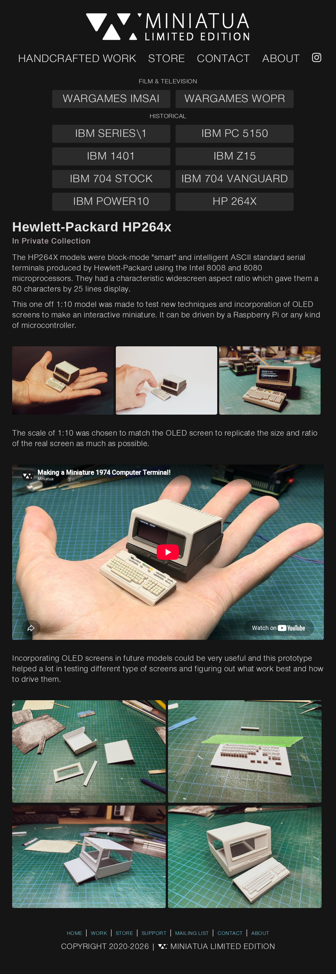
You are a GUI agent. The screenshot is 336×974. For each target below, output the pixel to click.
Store (166, 59)
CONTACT (230, 933)
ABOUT (260, 933)
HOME (74, 933)
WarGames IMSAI (111, 99)
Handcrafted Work (77, 59)
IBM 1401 (111, 156)
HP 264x (235, 201)
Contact (223, 59)
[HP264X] (64, 412)
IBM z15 (235, 156)
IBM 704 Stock (111, 179)
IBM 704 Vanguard (234, 179)
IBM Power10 (111, 201)
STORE (124, 933)
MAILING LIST (192, 933)
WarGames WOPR (234, 99)
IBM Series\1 (111, 134)
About (281, 59)
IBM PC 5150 (234, 134)
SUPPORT (154, 933)
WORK (99, 933)
